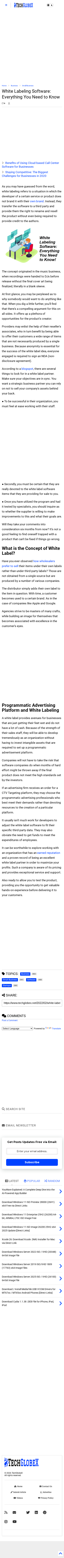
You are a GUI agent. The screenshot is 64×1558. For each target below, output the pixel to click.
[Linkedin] (36, 1512)
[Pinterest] (44, 1512)
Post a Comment (10, 1020)
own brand (37, 201)
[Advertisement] (32, 47)
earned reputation (48, 852)
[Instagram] (6, 1522)
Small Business (27, 86)
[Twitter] (28, 1512)
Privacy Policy (46, 1498)
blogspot (27, 368)
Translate (56, 1028)
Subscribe (32, 1162)
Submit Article (19, 1492)
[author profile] (9, 103)
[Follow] (14, 1512)
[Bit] (15, 1522)
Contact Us (46, 1486)
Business (14, 86)
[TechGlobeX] (23, 6)
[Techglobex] (6, 1512)
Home (4, 86)
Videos (19, 1498)
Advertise (46, 1492)
